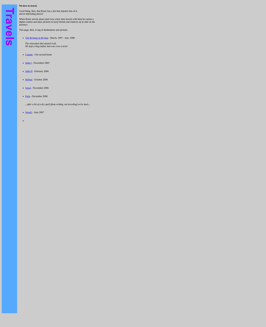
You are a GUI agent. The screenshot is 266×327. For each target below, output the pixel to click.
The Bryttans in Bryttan (36, 38)
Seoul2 (28, 112)
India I (28, 63)
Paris (27, 96)
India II (28, 71)
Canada (29, 54)
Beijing (28, 79)
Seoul (28, 88)
